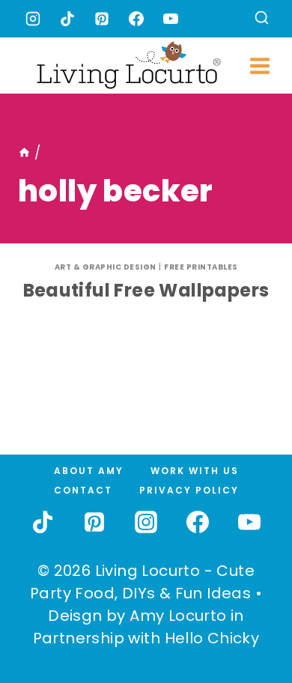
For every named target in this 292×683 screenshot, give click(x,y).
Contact (83, 490)
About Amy (89, 470)
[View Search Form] (261, 19)
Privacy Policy (189, 490)
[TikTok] (67, 19)
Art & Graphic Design (105, 267)
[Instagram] (33, 19)
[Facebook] (136, 19)
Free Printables (201, 267)
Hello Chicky (212, 638)
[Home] (24, 153)
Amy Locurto (178, 615)
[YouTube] (171, 19)
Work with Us (194, 470)
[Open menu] (260, 65)
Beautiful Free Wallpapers (146, 290)
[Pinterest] (102, 19)
